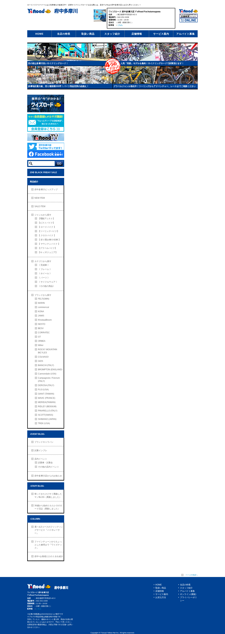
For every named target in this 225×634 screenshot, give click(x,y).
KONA (41, 311)
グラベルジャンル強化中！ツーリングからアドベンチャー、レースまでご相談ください (155, 86)
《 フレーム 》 (45, 269)
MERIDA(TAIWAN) (47, 402)
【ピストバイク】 (46, 223)
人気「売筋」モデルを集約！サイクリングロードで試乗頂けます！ (152, 63)
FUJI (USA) (43, 389)
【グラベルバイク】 (47, 248)
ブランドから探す (42, 295)
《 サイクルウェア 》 (48, 282)
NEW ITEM (39, 198)
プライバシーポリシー (188, 599)
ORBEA (41, 341)
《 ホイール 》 (45, 273)
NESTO (41, 324)
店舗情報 (136, 33)
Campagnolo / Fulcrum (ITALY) (50, 379)
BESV (41, 328)
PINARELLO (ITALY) (47, 410)
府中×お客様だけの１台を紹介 (48, 556)
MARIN (41, 303)
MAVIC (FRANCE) (46, 398)
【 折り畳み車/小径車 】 (49, 239)
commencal (43, 307)
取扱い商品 (88, 33)
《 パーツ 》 (44, 277)
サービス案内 (161, 33)
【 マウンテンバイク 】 (49, 244)
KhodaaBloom (45, 320)
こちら (120, 25)
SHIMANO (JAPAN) (47, 419)
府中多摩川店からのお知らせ (48, 476)
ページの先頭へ (191, 575)
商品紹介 (34, 181)
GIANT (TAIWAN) (46, 394)
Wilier (40, 345)
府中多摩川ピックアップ (46, 189)
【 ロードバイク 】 (47, 227)
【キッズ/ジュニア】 (47, 252)
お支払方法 (160, 597)
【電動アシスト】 (46, 218)
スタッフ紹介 (112, 33)
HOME (39, 33)
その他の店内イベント (48, 467)
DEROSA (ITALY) (46, 385)
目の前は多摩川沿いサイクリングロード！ (48, 63)
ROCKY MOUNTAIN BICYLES (47, 351)
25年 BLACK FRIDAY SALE (43, 172)
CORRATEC (44, 332)
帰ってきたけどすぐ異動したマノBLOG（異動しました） (48, 495)
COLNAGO (43, 357)
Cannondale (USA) (47, 374)
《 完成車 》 (44, 265)
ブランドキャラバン (43, 442)
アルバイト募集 (185, 33)
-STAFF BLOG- (37, 486)
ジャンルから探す (42, 215)
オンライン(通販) (188, 594)
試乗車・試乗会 (45, 462)
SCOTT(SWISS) (45, 415)
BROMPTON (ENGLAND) (50, 369)
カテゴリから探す (42, 261)
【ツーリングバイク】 (48, 231)
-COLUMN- (35, 519)
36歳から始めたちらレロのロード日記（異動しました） (48, 507)
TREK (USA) (44, 423)
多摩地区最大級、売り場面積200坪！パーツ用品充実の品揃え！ (58, 86)
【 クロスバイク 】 (47, 235)
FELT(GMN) (43, 299)
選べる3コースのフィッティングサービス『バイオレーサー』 (48, 530)
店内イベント (40, 459)
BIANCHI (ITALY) (46, 365)
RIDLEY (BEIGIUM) (47, 406)
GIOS (40, 361)
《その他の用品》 (46, 286)
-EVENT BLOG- (37, 434)
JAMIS (41, 315)
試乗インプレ (40, 450)
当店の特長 (63, 33)
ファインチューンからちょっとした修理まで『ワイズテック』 (48, 544)
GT (39, 337)
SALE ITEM (39, 206)
